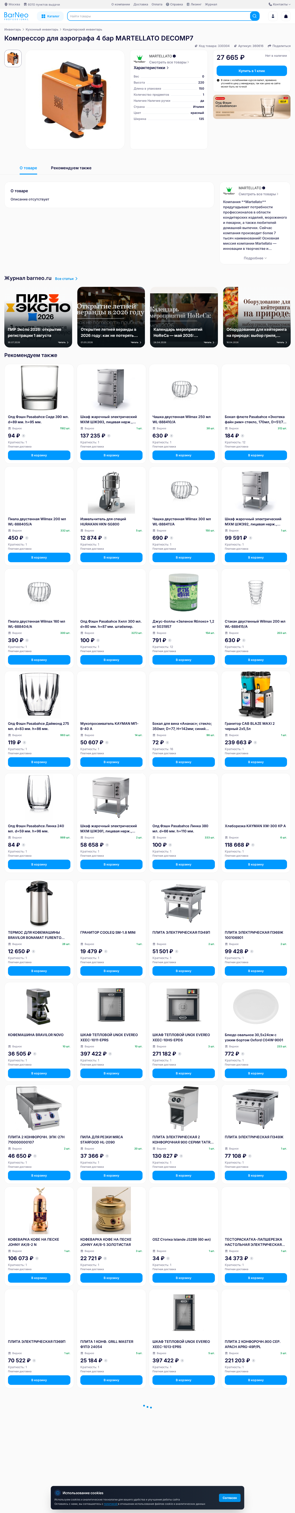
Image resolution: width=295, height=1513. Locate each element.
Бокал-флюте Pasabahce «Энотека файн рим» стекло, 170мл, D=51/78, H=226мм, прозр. (255, 420)
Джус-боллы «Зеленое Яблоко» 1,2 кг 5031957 (183, 624)
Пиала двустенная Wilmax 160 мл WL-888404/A (36, 624)
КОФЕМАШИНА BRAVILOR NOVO (35, 1035)
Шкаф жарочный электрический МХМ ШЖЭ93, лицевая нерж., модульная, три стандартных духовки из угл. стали (108, 420)
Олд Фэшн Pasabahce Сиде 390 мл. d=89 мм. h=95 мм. (38, 419)
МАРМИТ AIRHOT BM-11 (28, 1444)
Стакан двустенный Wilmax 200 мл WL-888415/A (255, 624)
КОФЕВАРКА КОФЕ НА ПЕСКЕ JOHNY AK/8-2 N (33, 1242)
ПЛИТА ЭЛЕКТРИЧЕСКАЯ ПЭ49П (181, 932)
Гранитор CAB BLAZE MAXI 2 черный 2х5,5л (250, 726)
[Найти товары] (254, 16)
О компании (120, 4)
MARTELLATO (160, 56)
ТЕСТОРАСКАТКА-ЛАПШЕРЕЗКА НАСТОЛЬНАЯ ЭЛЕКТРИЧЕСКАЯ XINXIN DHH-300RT (253, 1242)
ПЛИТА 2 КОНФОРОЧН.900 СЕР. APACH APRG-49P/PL (253, 1344)
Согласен (230, 1498)
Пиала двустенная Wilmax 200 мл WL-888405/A (37, 521)
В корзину (39, 455)
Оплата (157, 4)
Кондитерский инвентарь (82, 29)
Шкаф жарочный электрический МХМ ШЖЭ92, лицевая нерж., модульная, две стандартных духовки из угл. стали (253, 522)
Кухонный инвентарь (42, 29)
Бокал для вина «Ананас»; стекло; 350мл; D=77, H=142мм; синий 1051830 (182, 726)
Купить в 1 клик (252, 71)
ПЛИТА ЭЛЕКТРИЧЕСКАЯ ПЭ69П (36, 1341)
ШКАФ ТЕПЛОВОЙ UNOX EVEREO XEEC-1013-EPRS (181, 1344)
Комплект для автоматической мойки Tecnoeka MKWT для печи (180, 1446)
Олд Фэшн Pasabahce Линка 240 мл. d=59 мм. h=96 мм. (36, 828)
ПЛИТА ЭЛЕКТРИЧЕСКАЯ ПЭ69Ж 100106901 (254, 935)
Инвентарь (12, 29)
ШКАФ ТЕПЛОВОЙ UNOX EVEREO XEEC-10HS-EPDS (181, 1037)
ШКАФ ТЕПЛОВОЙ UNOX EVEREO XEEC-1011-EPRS (109, 1037)
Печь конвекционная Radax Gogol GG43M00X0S (254, 1446)
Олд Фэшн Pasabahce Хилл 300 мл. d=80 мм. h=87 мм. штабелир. (111, 624)
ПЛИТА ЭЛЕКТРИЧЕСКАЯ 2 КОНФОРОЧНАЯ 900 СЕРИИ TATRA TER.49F (182, 1140)
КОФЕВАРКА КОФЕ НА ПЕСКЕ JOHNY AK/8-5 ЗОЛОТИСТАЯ (106, 1242)
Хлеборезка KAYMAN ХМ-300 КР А (255, 826)
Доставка (140, 4)
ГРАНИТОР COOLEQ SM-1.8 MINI (107, 932)
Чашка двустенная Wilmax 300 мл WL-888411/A (181, 521)
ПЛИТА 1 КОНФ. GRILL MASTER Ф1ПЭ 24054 (106, 1344)
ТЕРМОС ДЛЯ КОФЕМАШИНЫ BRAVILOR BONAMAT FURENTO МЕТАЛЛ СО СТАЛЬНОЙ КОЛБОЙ (37, 935)
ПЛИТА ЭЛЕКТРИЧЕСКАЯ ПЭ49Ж (254, 1137)
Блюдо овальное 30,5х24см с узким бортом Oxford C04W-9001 (254, 1037)
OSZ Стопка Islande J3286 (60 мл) (181, 1239)
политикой (111, 1503)
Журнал (211, 4)
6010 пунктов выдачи (44, 4)
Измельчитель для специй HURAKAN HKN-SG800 (103, 521)
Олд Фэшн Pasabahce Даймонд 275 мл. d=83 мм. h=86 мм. (38, 726)
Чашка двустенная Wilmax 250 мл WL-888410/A (181, 419)
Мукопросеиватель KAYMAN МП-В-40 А (109, 726)
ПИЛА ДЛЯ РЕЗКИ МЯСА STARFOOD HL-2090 (101, 1139)
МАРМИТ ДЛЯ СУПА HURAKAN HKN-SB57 (107, 1446)
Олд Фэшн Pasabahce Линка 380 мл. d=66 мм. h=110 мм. (180, 828)
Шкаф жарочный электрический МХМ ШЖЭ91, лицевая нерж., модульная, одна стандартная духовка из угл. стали (108, 829)
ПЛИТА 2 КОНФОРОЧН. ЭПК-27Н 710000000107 (36, 1139)
